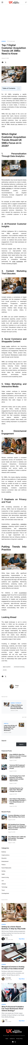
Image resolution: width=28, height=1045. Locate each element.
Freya (17, 685)
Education (4, 858)
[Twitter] (15, 1041)
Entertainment (5, 861)
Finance (3, 864)
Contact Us (12, 1038)
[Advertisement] (14, 23)
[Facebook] (13, 1041)
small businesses (17, 261)
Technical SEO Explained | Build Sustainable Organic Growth (17, 766)
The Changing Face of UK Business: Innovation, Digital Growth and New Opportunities (17, 778)
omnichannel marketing (19, 666)
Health (3, 874)
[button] (2, 2)
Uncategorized (5, 893)
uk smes (5, 670)
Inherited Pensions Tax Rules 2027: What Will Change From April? (16, 789)
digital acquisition (6, 666)
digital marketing (7, 188)
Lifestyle (6, 723)
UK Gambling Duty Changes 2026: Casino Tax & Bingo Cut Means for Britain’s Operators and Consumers (17, 827)
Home (7, 1038)
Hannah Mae (8, 978)
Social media (6, 346)
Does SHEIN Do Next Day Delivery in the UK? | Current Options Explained (17, 756)
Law (3, 880)
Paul (6, 1019)
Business (4, 41)
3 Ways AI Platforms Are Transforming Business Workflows (17, 706)
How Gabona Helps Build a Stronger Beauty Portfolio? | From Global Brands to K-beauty (17, 801)
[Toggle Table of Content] (18, 88)
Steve (6, 938)
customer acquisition (19, 98)
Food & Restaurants (6, 867)
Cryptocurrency (5, 855)
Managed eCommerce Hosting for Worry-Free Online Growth (13, 968)
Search (4, 740)
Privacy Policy (19, 1038)
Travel (3, 890)
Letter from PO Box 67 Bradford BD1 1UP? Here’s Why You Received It (10, 728)
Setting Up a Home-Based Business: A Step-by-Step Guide (14, 928)
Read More (21, 938)
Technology (18, 703)
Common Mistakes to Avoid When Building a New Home (16, 816)
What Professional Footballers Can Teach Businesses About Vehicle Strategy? (13, 1009)
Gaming (3, 871)
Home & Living (5, 877)
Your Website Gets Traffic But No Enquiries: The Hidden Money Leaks (17, 838)
